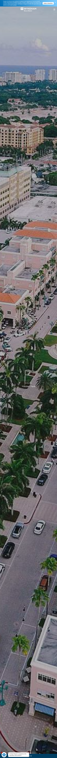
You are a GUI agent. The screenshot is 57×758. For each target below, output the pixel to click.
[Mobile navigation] (54, 10)
